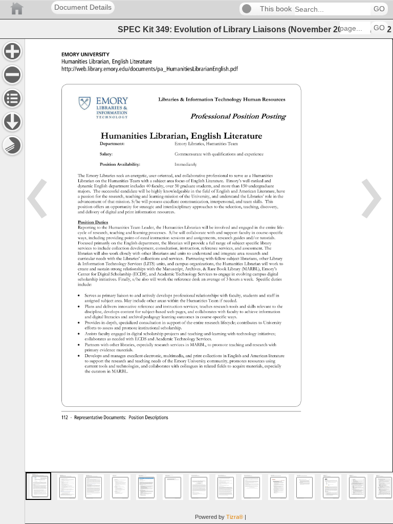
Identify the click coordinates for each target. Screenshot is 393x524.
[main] (209, 281)
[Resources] (12, 122)
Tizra (234, 517)
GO (379, 9)
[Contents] (12, 98)
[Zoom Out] (12, 74)
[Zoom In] (12, 51)
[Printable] (12, 145)
